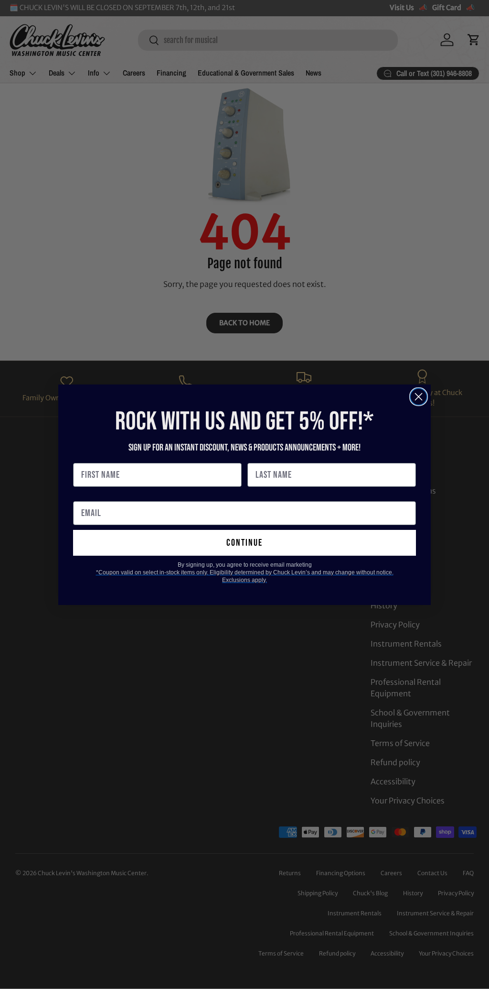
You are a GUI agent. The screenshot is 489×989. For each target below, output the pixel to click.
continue (244, 543)
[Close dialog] (418, 396)
